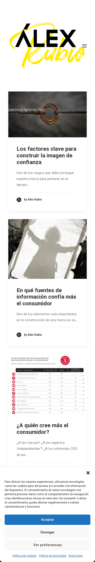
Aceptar (47, 520)
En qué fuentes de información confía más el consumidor (46, 297)
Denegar (48, 532)
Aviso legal (75, 555)
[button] (88, 473)
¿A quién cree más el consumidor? (42, 428)
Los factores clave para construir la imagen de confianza (46, 155)
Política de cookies (24, 555)
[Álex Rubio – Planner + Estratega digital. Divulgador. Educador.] (47, 45)
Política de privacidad (52, 555)
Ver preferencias (47, 545)
